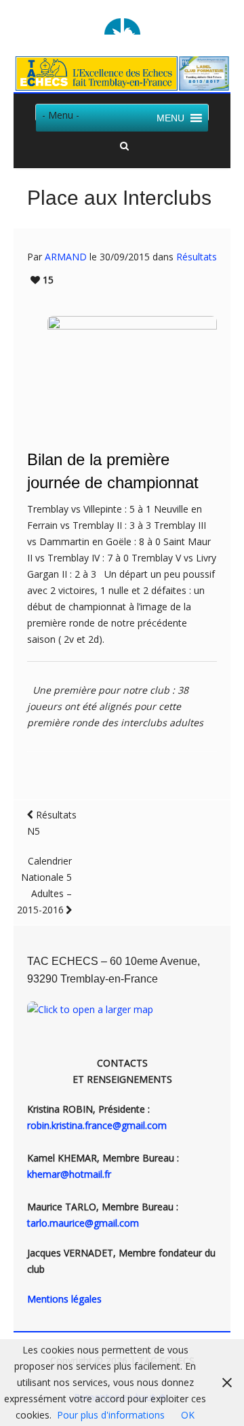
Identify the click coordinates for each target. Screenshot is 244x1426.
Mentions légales (64, 1298)
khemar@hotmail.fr (69, 1174)
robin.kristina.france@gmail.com (97, 1125)
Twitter (112, 26)
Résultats (196, 256)
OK (188, 1414)
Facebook (132, 26)
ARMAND (66, 256)
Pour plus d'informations (111, 1414)
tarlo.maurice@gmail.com (83, 1222)
